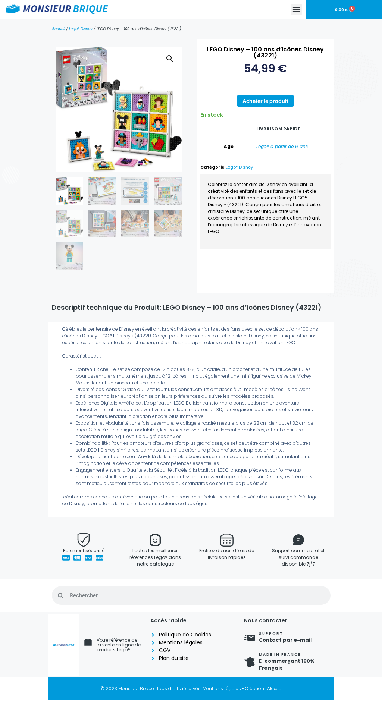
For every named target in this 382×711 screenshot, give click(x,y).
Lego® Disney (81, 29)
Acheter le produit (265, 101)
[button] (296, 9)
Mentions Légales (222, 688)
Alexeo (274, 688)
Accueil (58, 29)
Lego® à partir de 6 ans (282, 146)
